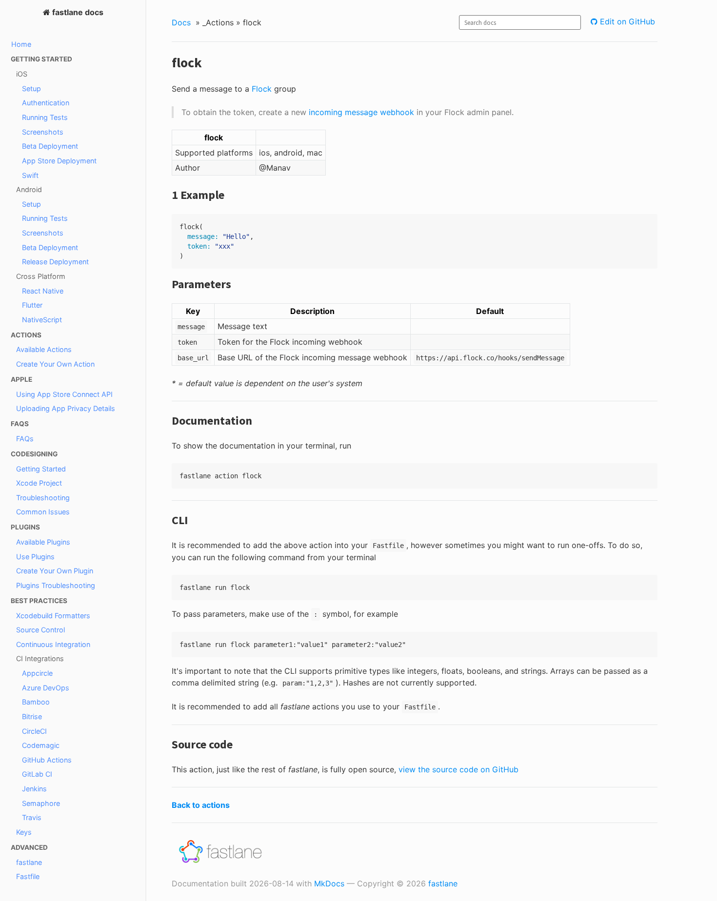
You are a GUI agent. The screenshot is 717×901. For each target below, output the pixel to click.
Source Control (40, 630)
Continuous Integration (53, 644)
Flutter (32, 305)
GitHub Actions (47, 760)
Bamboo (36, 702)
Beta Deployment (50, 146)
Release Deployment (55, 261)
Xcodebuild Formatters (53, 615)
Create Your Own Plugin (54, 571)
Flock (262, 89)
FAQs (25, 438)
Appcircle (37, 673)
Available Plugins (43, 542)
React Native (42, 291)
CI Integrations (40, 658)
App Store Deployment (59, 161)
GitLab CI (37, 774)
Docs (181, 22)
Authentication (45, 102)
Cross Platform (40, 276)
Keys (24, 832)
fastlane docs (76, 12)
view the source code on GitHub (458, 769)
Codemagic (41, 745)
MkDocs (329, 883)
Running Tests (45, 117)
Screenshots (42, 132)
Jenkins (34, 788)
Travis (31, 817)
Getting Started (41, 469)
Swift (30, 175)
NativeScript (42, 319)
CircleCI (34, 731)
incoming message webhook (361, 112)
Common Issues (43, 512)
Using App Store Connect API (64, 394)
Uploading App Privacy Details (65, 408)
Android (29, 189)
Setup (31, 88)
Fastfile (28, 876)
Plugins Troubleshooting (55, 585)
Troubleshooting (43, 497)
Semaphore (41, 803)
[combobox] (520, 22)
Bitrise (32, 716)
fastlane (29, 862)
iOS (21, 74)
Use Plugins (35, 556)
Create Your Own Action (55, 364)
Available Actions (44, 349)
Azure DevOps (45, 688)
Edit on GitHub (626, 21)
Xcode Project (39, 483)
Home (21, 44)
